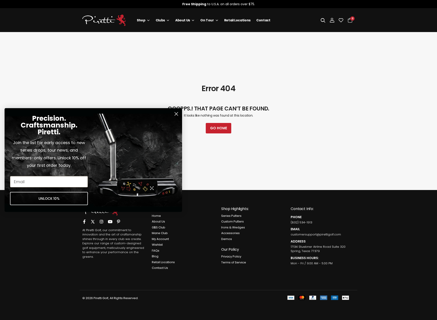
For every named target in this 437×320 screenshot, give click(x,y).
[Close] (429, 4)
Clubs (160, 20)
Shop (141, 20)
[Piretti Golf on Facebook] (84, 219)
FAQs (155, 250)
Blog (155, 256)
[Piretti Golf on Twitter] (92, 220)
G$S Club (158, 227)
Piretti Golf (93, 230)
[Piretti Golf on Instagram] (101, 219)
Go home (218, 128)
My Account (160, 239)
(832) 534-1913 (301, 222)
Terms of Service (233, 262)
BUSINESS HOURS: (305, 258)
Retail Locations (237, 20)
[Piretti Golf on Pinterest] (118, 219)
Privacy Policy (231, 256)
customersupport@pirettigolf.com (316, 234)
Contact (263, 20)
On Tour (207, 20)
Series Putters (231, 216)
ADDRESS (298, 241)
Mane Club (160, 233)
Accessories (230, 233)
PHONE (296, 217)
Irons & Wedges (233, 227)
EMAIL (295, 229)
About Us (182, 20)
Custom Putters (232, 221)
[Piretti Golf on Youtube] (110, 219)
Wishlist (157, 244)
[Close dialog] (176, 114)
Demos (226, 239)
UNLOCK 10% (48, 198)
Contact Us (160, 268)
